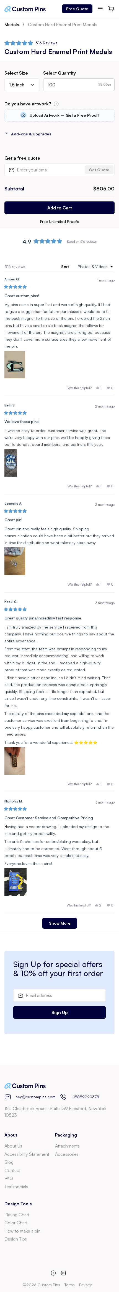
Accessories (67, 1154)
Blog (9, 1162)
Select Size (16, 73)
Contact (12, 1170)
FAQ (8, 1178)
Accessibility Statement (26, 1154)
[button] (30, 43)
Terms (69, 1284)
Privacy (85, 1284)
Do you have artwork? (45, 104)
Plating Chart (16, 1214)
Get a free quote (22, 158)
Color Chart (15, 1222)
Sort (65, 266)
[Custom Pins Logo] (25, 9)
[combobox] (22, 84)
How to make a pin (22, 1231)
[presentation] (59, 115)
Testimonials (16, 1186)
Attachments (67, 1146)
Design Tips (15, 1239)
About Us (13, 1146)
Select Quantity (59, 73)
